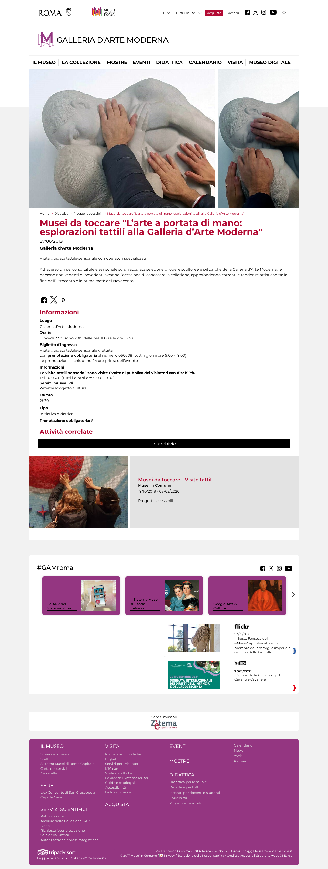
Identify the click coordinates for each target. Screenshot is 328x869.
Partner (240, 761)
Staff (44, 759)
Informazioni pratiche (123, 754)
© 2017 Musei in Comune (138, 855)
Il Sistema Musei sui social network (144, 603)
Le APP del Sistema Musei (60, 606)
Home (44, 213)
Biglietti (112, 759)
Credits (232, 855)
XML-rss (286, 855)
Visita (235, 62)
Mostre (117, 62)
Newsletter (49, 773)
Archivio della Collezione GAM (65, 821)
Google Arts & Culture (225, 606)
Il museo (44, 62)
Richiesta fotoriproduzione (62, 830)
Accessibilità (115, 787)
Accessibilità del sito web (259, 855)
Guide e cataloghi (120, 783)
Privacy (169, 855)
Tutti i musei (186, 13)
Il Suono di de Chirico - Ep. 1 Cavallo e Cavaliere (257, 677)
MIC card (112, 768)
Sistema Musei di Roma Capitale (67, 764)
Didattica (169, 62)
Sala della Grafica (54, 835)
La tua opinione (118, 792)
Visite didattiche (118, 773)
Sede (46, 785)
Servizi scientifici (63, 809)
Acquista (214, 13)
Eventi (141, 62)
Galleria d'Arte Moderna (112, 40)
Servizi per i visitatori (122, 764)
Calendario (205, 62)
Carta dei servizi (53, 768)
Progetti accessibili (87, 213)
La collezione (81, 62)
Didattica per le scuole (188, 782)
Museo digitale (270, 62)
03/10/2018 (262, 645)
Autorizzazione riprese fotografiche (69, 840)
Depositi (47, 825)
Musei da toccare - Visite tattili (175, 480)
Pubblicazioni (52, 816)
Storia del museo (54, 754)
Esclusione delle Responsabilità (200, 855)
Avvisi (238, 756)
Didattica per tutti (184, 787)
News (238, 750)
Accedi (233, 13)
